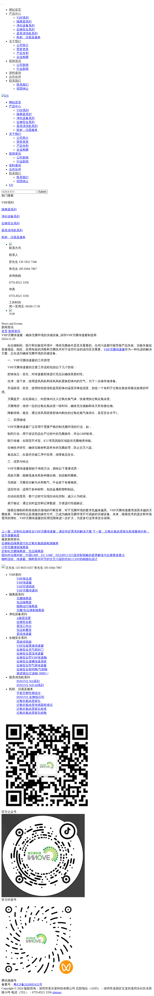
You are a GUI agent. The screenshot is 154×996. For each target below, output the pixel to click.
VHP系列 (23, 17)
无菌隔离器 (24, 598)
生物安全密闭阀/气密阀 (32, 669)
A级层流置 (24, 618)
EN (11, 185)
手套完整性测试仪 (29, 693)
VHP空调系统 (26, 586)
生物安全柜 (24, 622)
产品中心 (15, 13)
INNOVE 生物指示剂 (30, 697)
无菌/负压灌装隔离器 (30, 610)
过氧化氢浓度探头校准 (32, 708)
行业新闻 (23, 68)
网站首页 (15, 9)
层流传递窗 (24, 633)
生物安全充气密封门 (30, 649)
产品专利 (23, 53)
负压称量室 (24, 629)
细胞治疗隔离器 (27, 606)
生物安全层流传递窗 (30, 653)
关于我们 (15, 41)
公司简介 (23, 45)
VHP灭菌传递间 (27, 590)
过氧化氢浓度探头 (29, 701)
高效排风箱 (24, 641)
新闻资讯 (15, 61)
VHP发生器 (24, 578)
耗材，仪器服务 (27, 130)
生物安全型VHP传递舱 (32, 657)
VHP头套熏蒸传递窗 (30, 645)
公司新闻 (23, 65)
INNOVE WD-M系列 (30, 685)
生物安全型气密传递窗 (32, 665)
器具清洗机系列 (27, 33)
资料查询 (15, 72)
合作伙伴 (15, 76)
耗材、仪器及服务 (29, 37)
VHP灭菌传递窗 (114, 349)
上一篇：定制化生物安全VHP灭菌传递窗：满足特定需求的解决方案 (47, 531)
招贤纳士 (23, 88)
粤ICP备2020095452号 (28, 984)
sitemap (56, 992)
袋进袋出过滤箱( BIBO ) (32, 673)
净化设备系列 (26, 25)
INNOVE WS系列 (28, 681)
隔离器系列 (24, 21)
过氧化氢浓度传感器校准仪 (35, 704)
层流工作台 (24, 626)
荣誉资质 (23, 49)
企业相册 (23, 57)
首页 (5, 331)
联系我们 (15, 80)
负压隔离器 (24, 602)
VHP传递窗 (24, 582)
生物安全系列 (26, 29)
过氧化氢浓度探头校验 (32, 712)
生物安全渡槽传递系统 (32, 661)
